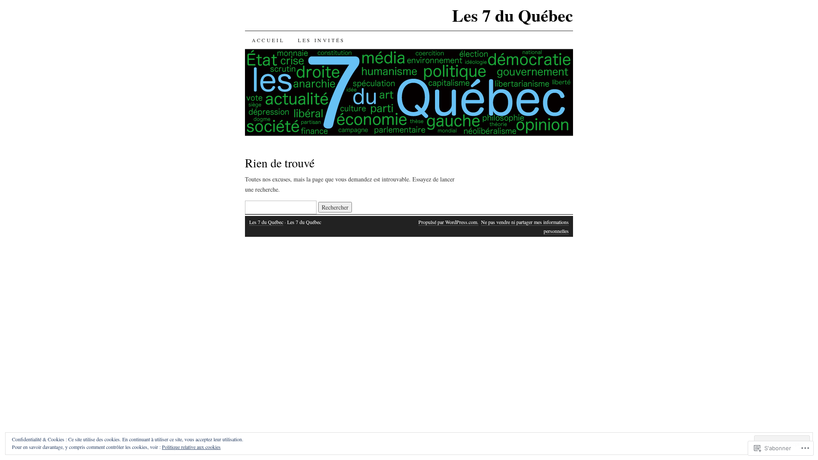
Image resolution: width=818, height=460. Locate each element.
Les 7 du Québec (512, 15)
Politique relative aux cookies (191, 446)
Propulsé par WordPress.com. (448, 221)
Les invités (321, 40)
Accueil (268, 40)
